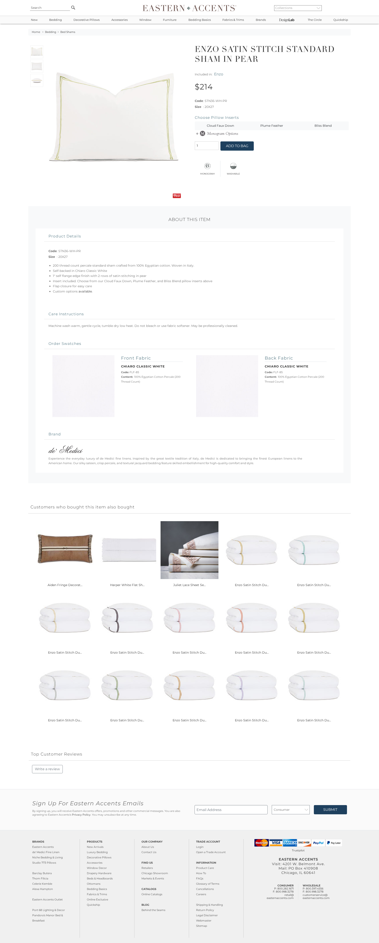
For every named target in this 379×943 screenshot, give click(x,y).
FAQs (199, 878)
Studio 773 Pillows (44, 862)
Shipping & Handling (209, 904)
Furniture (170, 19)
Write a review (47, 769)
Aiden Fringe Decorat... (65, 585)
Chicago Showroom (154, 873)
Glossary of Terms (207, 883)
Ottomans (93, 883)
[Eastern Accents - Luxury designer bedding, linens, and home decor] (189, 8)
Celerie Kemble (42, 883)
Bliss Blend (323, 126)
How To (201, 873)
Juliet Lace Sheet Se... (189, 585)
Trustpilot (298, 850)
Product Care (205, 868)
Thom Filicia (40, 878)
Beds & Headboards (100, 878)
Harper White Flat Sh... (127, 585)
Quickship (340, 19)
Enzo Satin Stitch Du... (252, 585)
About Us (147, 847)
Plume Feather (271, 126)
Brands (261, 19)
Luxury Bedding (97, 852)
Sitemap (201, 925)
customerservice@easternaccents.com (316, 896)
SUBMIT (330, 810)
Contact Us (148, 852)
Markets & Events (152, 878)
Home (36, 32)
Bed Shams (67, 32)
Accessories (119, 19)
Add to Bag (237, 146)
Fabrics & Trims (233, 19)
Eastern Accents (43, 847)
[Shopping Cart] (347, 8)
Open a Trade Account (211, 852)
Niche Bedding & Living (47, 857)
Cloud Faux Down (220, 126)
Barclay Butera (42, 873)
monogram (207, 173)
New (34, 19)
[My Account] (344, 8)
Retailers (147, 868)
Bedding (55, 19)
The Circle (315, 19)
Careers (201, 894)
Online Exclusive (97, 899)
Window (145, 19)
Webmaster (203, 920)
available (85, 291)
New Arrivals (95, 847)
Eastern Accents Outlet (47, 899)
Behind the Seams (153, 910)
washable (233, 173)
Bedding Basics (199, 19)
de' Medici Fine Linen (45, 852)
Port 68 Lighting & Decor (48, 910)
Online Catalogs (151, 894)
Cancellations (205, 889)
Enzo (218, 74)
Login (200, 847)
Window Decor (97, 868)
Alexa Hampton (42, 889)
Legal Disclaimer (207, 915)
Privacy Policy (81, 814)
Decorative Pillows (86, 19)
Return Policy (205, 910)
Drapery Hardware (99, 873)
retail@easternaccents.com (280, 896)
